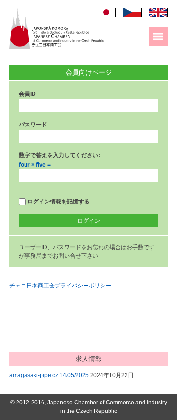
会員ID (27, 94)
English (158, 12)
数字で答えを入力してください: (59, 155)
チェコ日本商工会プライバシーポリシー (60, 285)
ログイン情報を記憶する (58, 201)
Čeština (132, 12)
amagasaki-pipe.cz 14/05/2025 (49, 375)
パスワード (33, 124)
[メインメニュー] (158, 36)
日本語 (106, 12)
